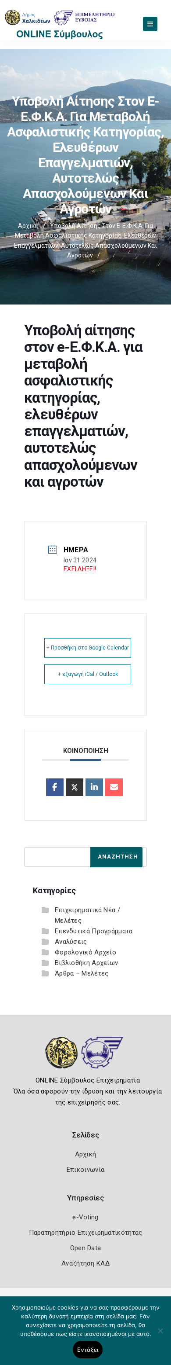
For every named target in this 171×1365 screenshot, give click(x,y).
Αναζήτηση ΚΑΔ (85, 1263)
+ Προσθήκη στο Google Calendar (87, 648)
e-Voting (85, 1217)
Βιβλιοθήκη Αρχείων (86, 963)
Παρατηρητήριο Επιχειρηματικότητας (85, 1233)
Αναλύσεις (71, 942)
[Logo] (85, 1059)
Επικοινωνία (85, 1170)
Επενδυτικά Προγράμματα (94, 931)
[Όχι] (160, 1335)
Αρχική (28, 225)
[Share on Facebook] (55, 787)
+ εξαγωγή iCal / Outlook (88, 674)
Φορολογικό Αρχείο (85, 952)
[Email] (114, 787)
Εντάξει (88, 1349)
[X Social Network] (74, 787)
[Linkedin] (94, 787)
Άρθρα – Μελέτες (82, 973)
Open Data (85, 1248)
